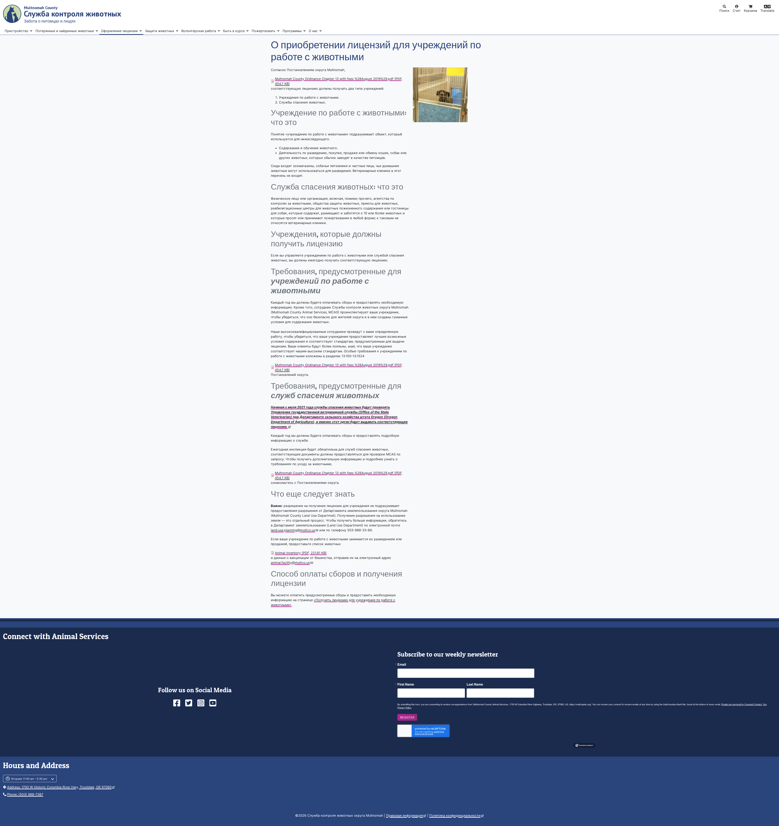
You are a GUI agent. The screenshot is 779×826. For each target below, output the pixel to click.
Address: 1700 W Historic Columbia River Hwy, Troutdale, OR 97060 (59, 787)
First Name (405, 684)
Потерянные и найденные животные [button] (65, 31)
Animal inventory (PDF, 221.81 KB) (301, 553)
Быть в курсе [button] (234, 31)
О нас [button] (314, 31)
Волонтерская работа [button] (199, 31)
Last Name (475, 684)
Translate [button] (767, 11)
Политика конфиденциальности (455, 815)
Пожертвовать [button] (264, 31)
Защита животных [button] (160, 31)
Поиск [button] (724, 11)
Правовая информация (404, 815)
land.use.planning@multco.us (293, 530)
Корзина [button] (750, 11)
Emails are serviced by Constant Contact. (741, 704)
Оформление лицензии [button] (120, 31)
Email (401, 664)
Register (407, 717)
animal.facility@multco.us (290, 563)
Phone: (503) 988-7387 (25, 794)
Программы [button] (293, 31)
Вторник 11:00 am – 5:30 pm (29, 778)
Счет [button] (737, 11)
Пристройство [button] (17, 31)
